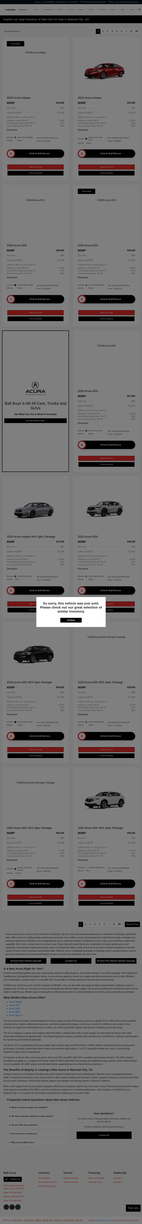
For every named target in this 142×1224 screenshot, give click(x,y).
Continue (71, 620)
